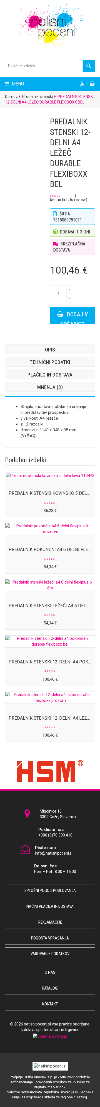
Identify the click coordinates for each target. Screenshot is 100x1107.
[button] (14, 84)
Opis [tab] (50, 350)
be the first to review (68, 199)
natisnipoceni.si (37, 1024)
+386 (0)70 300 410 (55, 835)
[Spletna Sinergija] (50, 1036)
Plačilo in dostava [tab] (50, 375)
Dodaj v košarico (74, 317)
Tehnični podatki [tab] (50, 362)
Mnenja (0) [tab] (50, 387)
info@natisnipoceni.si (53, 853)
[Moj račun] (82, 84)
